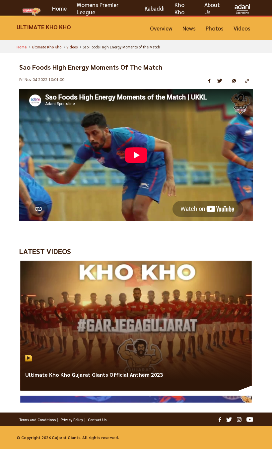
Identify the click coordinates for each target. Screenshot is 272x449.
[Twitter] (229, 419)
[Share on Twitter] (222, 81)
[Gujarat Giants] (31, 11)
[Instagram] (239, 419)
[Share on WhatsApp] (236, 81)
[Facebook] (220, 419)
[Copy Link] (249, 81)
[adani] (242, 8)
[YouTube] (249, 419)
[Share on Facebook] (210, 81)
